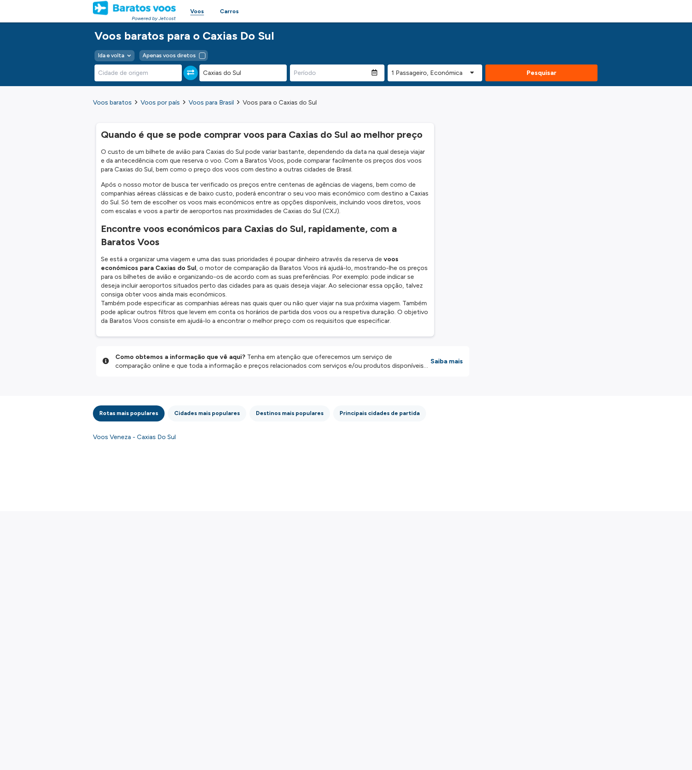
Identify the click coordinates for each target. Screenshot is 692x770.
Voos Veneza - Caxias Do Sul (134, 437)
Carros (229, 11)
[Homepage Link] (134, 8)
